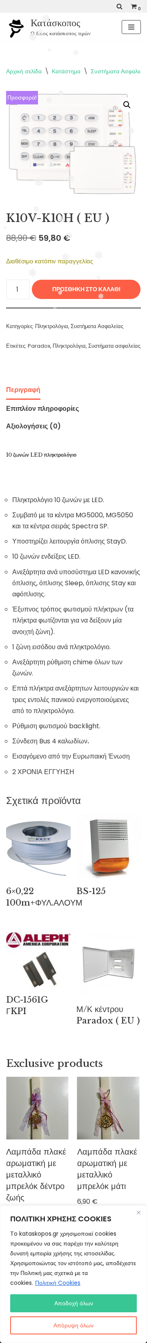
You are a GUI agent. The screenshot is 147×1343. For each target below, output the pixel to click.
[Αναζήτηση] (119, 6)
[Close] (138, 1212)
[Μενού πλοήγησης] (131, 27)
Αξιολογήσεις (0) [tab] (33, 426)
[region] (73, 1274)
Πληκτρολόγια (51, 326)
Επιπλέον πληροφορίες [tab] (42, 408)
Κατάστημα (66, 71)
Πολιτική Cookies (57, 1283)
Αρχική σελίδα (24, 71)
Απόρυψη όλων (73, 1325)
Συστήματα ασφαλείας (114, 346)
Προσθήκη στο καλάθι (86, 289)
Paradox (39, 346)
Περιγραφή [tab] (23, 389)
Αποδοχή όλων (73, 1303)
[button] (127, 104)
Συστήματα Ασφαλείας (97, 326)
